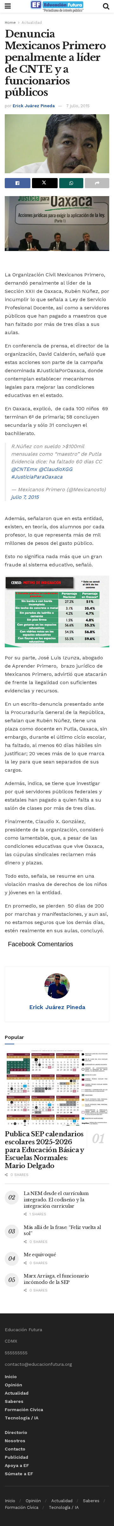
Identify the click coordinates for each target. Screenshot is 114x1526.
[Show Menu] (8, 6)
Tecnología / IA (21, 1417)
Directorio (16, 1432)
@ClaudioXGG (56, 469)
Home (10, 22)
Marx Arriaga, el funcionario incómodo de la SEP (56, 1279)
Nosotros (15, 1440)
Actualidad (32, 22)
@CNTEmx (24, 469)
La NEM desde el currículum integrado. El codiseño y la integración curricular (56, 1200)
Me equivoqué (40, 1255)
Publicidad (16, 1457)
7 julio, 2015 (78, 105)
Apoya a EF (17, 1465)
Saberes (14, 1401)
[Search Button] (106, 6)
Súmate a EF (19, 1473)
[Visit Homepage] (57, 6)
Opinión (13, 1384)
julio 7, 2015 (25, 497)
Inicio (11, 1376)
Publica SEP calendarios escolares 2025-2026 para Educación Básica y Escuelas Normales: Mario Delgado (44, 1150)
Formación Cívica (24, 1409)
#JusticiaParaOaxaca (36, 477)
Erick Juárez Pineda (34, 105)
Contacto (15, 1448)
